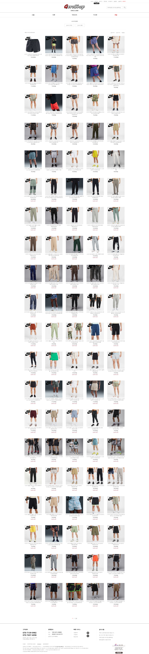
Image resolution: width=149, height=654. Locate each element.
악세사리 (74, 15)
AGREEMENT (46, 644)
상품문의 (115, 1)
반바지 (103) (69, 25)
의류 (54, 15)
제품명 (123, 32)
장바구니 (100, 1)
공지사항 (101, 629)
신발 (33, 15)
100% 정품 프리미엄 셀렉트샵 (106, 637)
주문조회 (105, 1)
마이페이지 (110, 1)
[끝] (76, 618)
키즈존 (95, 15)
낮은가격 (112, 32)
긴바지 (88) (80, 25)
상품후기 (122, 1)
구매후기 (76, 634)
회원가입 (96, 1)
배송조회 (76, 636)
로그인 (92, 1)
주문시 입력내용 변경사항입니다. (106, 632)
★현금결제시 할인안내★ (105, 639)
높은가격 (118, 32)
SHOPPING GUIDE (31, 644)
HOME (24, 644)
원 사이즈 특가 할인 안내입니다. (106, 635)
